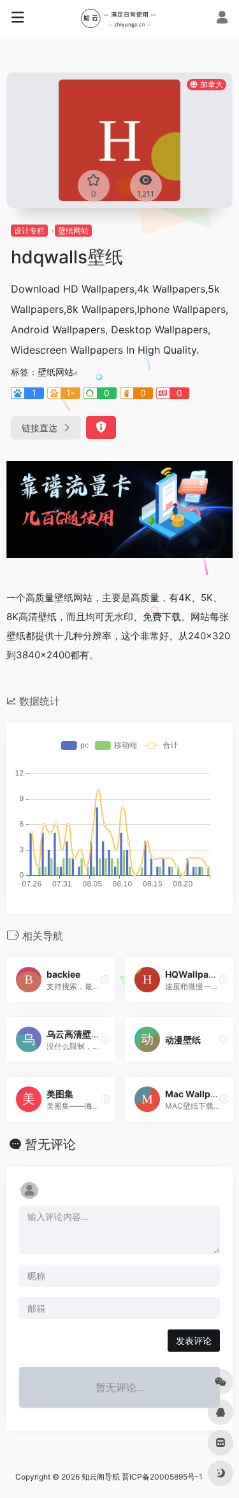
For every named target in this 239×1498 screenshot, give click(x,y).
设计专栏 (29, 230)
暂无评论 (50, 1144)
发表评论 (194, 1340)
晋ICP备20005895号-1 (162, 1476)
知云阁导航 (101, 1476)
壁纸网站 (73, 230)
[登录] (222, 19)
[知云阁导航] (119, 17)
